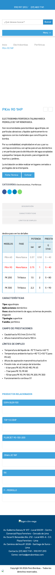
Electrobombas (20, 45)
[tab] (27, 206)
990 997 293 (20, 7)
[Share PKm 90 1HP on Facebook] (4, 191)
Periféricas (39, 45)
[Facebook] (24, 3)
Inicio (4, 45)
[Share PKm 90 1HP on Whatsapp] (20, 191)
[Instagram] (27, 3)
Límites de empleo (28, 220)
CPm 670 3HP (46, 110)
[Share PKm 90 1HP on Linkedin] (14, 191)
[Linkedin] (31, 3)
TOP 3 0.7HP (51, 110)
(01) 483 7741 (37, 7)
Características (27, 213)
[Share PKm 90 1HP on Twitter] (9, 191)
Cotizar (28, 175)
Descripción (28, 206)
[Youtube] (34, 3)
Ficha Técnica (11, 175)
